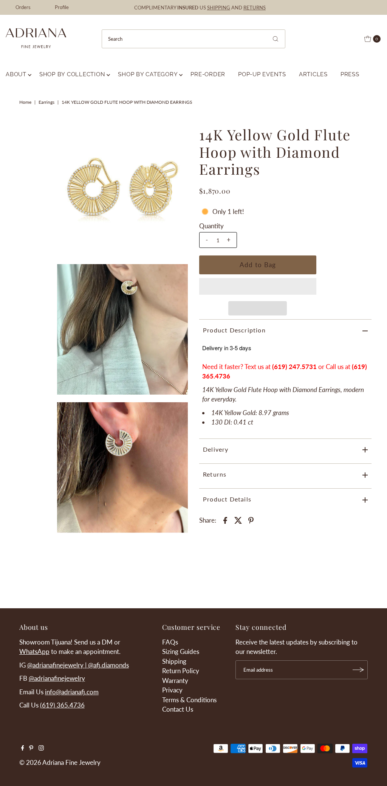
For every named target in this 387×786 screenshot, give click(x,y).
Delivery (216, 449)
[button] (257, 286)
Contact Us (177, 709)
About (16, 74)
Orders (23, 7)
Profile (62, 7)
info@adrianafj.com (72, 692)
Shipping (174, 661)
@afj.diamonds (108, 665)
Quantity (211, 226)
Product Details (227, 499)
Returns (214, 474)
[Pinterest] (31, 748)
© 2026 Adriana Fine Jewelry (60, 762)
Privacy (172, 690)
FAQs (170, 642)
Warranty (175, 680)
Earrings (46, 102)
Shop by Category (148, 74)
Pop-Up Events (262, 74)
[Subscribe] (358, 669)
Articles (313, 74)
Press (350, 74)
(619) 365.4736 (62, 705)
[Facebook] (22, 748)
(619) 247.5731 (294, 367)
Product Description (234, 330)
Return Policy (180, 671)
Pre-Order (207, 74)
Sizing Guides (180, 651)
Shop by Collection (72, 74)
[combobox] (194, 38)
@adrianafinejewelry (57, 678)
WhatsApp (34, 651)
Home (25, 102)
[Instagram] (41, 748)
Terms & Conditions (189, 700)
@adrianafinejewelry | (57, 665)
